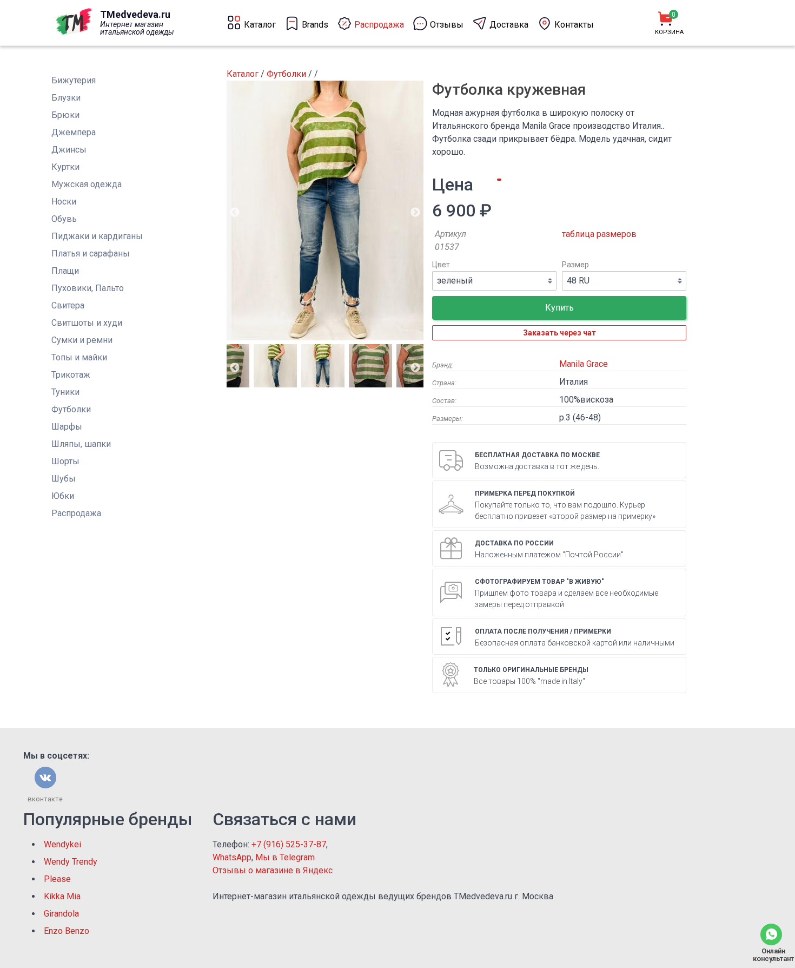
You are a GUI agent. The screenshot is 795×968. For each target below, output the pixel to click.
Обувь (64, 219)
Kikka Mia (62, 896)
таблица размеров (599, 234)
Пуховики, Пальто (87, 288)
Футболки (71, 409)
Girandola (61, 913)
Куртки (65, 167)
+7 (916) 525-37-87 (288, 844)
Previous (234, 212)
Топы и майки (79, 357)
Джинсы (69, 149)
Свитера (67, 305)
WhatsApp (232, 857)
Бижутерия (73, 80)
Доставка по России (514, 543)
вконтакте (45, 799)
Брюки (65, 115)
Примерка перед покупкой (525, 493)
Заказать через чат (559, 332)
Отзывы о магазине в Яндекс (273, 870)
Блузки (66, 98)
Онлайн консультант (771, 955)
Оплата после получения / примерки (543, 631)
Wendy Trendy (70, 862)
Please (57, 879)
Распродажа (76, 513)
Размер (575, 264)
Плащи (65, 271)
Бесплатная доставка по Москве (537, 455)
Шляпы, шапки (81, 444)
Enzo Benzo (66, 931)
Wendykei (62, 844)
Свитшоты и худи (86, 323)
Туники (65, 392)
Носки (63, 201)
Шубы (63, 478)
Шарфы (66, 427)
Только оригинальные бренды (531, 670)
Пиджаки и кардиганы (97, 236)
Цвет (441, 264)
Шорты (65, 461)
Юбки (62, 496)
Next (415, 212)
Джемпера (73, 132)
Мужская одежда (86, 184)
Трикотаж (70, 375)
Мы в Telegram (285, 857)
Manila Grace (583, 364)
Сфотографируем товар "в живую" (539, 581)
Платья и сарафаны (90, 253)
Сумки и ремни (81, 340)
